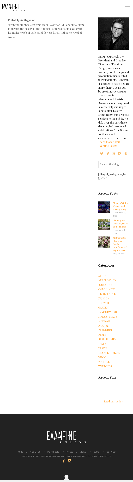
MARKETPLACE (107, 316)
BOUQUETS (105, 285)
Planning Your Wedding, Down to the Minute (120, 223)
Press (102, 334)
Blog (96, 452)
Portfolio (53, 452)
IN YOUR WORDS (108, 312)
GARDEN (103, 307)
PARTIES (103, 325)
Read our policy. (113, 401)
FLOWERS (104, 303)
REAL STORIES (107, 339)
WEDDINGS (105, 366)
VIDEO (102, 357)
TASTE (102, 343)
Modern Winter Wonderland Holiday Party (120, 206)
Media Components (101, 456)
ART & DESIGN (107, 280)
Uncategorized (109, 352)
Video (83, 452)
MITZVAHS (104, 321)
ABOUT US (104, 275)
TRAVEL (103, 348)
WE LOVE (104, 361)
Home (20, 452)
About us (35, 452)
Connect (111, 452)
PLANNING (105, 330)
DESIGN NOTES (107, 294)
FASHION (103, 298)
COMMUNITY (106, 289)
